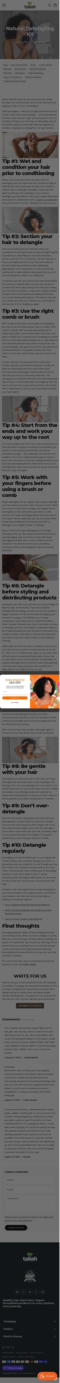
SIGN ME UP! (14, 698)
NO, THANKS (14, 702)
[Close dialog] (57, 676)
